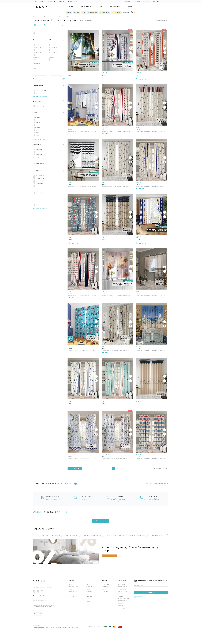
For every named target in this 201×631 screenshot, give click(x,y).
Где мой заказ (121, 584)
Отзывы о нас (121, 603)
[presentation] (167, 535)
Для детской (89, 591)
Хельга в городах (122, 608)
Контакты (61, 1)
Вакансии (104, 589)
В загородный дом (90, 596)
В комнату (88, 589)
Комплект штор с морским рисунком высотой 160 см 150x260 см (116, 131)
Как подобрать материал (40, 208)
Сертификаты (105, 586)
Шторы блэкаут (116, 12)
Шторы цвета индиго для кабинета (115, 535)
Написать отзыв (100, 521)
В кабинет (88, 601)
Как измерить (37, 63)
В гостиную (72, 594)
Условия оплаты (122, 589)
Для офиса (88, 594)
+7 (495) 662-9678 (39, 595)
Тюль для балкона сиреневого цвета (160, 535)
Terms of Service (71, 627)
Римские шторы (73, 591)
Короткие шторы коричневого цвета (92, 535)
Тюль (100, 6)
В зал (87, 584)
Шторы (71, 6)
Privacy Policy (61, 627)
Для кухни (71, 596)
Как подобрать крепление (40, 96)
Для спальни (89, 586)
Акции (130, 6)
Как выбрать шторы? (123, 594)
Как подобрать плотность (40, 158)
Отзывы (37, 512)
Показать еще (74, 468)
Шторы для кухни (92, 12)
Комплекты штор (86, 6)
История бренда (105, 584)
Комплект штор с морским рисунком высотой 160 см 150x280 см (150, 76)
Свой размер (36, 57)
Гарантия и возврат (122, 591)
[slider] (33, 78)
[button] (71, 50)
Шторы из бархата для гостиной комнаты (50, 535)
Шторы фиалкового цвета (72, 535)
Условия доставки (122, 586)
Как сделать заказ (122, 600)
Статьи (103, 594)
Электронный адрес (138, 585)
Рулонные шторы (115, 6)
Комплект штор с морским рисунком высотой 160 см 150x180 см (82, 76)
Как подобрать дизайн (39, 139)
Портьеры (76, 12)
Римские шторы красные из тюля (137, 535)
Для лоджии (89, 599)
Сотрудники (105, 591)
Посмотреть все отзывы (51, 612)
